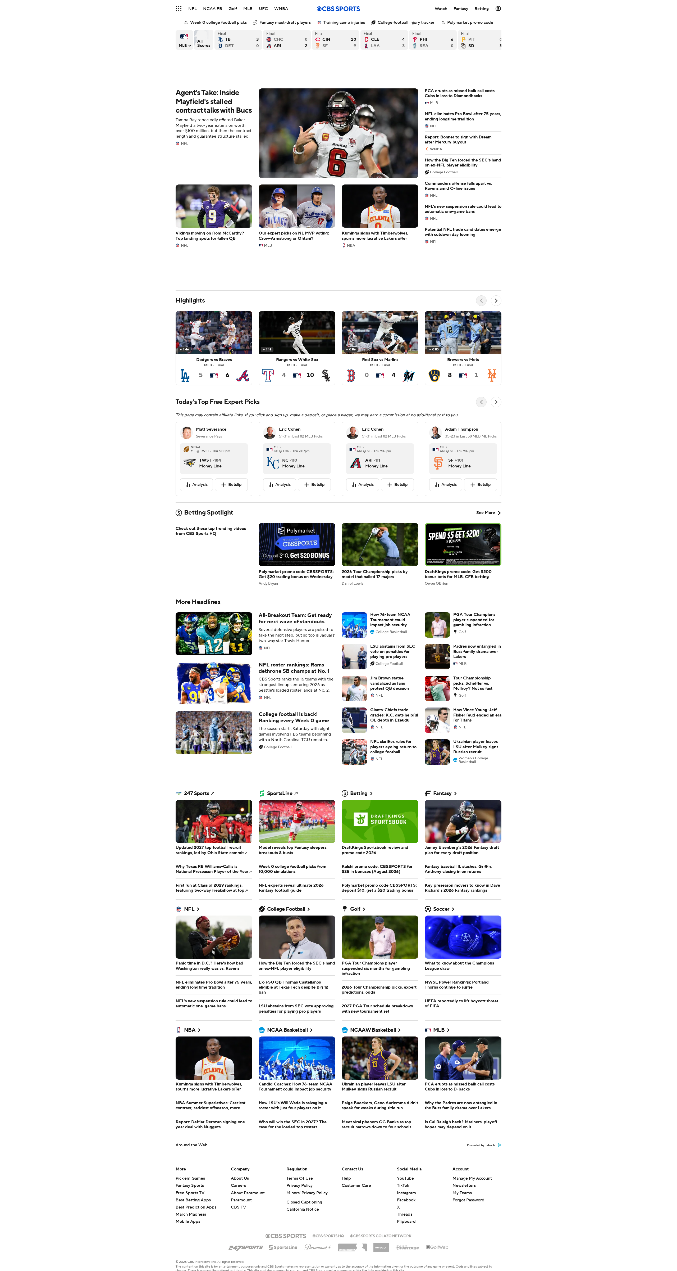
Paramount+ (242, 1200)
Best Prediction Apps (196, 1207)
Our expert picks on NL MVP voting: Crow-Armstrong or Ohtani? (297, 215)
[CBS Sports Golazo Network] (380, 1235)
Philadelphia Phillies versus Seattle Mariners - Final (433, 40)
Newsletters (464, 1185)
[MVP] (381, 1245)
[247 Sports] (245, 1246)
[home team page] (189, 459)
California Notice (302, 1209)
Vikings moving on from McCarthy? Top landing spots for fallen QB (214, 215)
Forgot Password (468, 1200)
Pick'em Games (190, 1178)
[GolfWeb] (437, 1247)
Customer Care (356, 1185)
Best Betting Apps (193, 1200)
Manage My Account (472, 1178)
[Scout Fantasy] (408, 1247)
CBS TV (238, 1207)
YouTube (405, 1178)
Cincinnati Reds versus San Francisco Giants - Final (335, 40)
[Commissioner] (352, 1245)
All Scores (203, 40)
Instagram (406, 1193)
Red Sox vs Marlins (380, 348)
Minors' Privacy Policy (307, 1193)
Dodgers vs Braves (214, 348)
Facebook (406, 1200)
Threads (404, 1214)
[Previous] (481, 300)
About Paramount (248, 1193)
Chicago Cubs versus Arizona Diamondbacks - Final (287, 40)
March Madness (191, 1214)
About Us (240, 1178)
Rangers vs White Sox (297, 348)
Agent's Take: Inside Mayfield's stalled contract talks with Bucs (297, 133)
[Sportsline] (283, 1246)
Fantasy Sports (190, 1185)
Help (346, 1178)
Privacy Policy (299, 1185)
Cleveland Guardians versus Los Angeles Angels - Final (384, 40)
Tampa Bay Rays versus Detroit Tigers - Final (238, 40)
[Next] (496, 300)
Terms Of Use (299, 1178)
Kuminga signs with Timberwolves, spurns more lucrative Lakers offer (380, 215)
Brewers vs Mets (463, 348)
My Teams (462, 1193)
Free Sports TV (190, 1193)
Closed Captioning (304, 1202)
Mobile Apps (188, 1221)
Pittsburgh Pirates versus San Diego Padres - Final (481, 40)
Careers (238, 1185)
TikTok (403, 1185)
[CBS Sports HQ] (328, 1235)
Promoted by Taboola (481, 1145)
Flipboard (406, 1221)
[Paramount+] (318, 1246)
